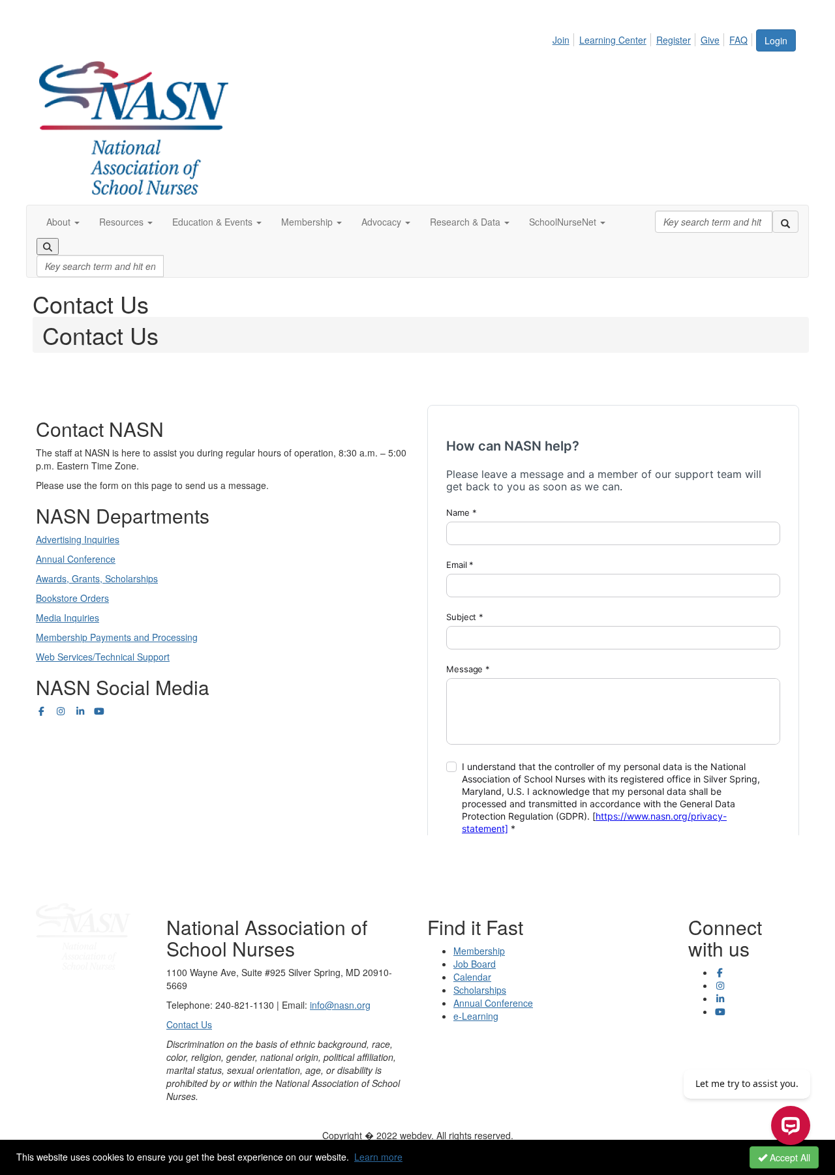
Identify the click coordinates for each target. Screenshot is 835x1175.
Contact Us (189, 1024)
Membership (479, 950)
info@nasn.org (340, 1004)
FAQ (738, 39)
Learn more (378, 1156)
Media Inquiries (67, 617)
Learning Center (612, 39)
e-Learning (475, 1015)
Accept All (788, 1157)
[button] (63, 221)
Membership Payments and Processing (117, 637)
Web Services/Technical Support (103, 656)
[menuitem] (564, 37)
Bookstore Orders (72, 597)
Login (776, 40)
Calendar (472, 976)
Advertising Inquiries (77, 539)
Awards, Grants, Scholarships (97, 578)
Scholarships (479, 989)
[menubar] (653, 37)
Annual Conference (75, 558)
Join (561, 39)
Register (673, 39)
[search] (785, 222)
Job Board (474, 963)
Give (710, 39)
